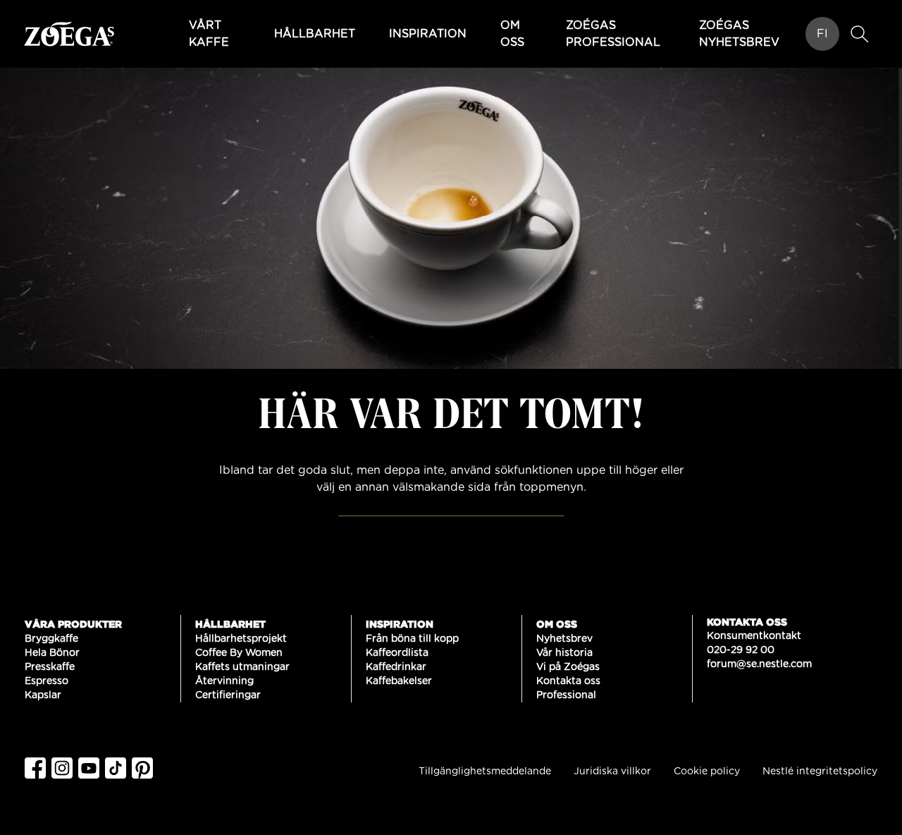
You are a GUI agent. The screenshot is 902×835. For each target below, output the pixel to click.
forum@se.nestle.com (759, 664)
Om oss (512, 34)
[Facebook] (38, 768)
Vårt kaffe (209, 34)
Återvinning (224, 681)
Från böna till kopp (412, 639)
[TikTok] (118, 768)
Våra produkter (73, 623)
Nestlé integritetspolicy (819, 771)
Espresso (46, 681)
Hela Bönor (52, 653)
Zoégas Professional (613, 34)
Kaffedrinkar (396, 667)
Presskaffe (50, 667)
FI (822, 33)
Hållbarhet (314, 33)
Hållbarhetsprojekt (241, 639)
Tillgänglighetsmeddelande (485, 771)
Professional (566, 695)
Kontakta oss (568, 681)
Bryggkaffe (51, 639)
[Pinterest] (145, 768)
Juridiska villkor (612, 771)
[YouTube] (91, 768)
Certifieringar (228, 695)
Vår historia (564, 653)
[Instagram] (64, 768)
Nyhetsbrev (564, 639)
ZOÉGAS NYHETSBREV (739, 34)
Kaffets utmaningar (242, 667)
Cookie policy (707, 771)
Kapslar (43, 695)
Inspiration (428, 33)
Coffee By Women (239, 653)
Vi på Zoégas (568, 667)
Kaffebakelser (399, 681)
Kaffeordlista (397, 653)
